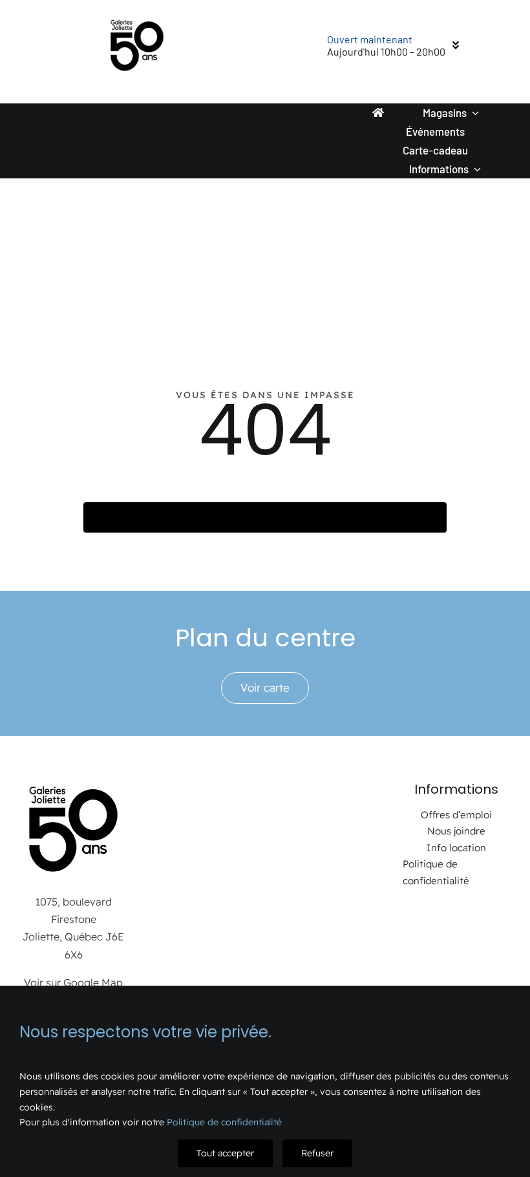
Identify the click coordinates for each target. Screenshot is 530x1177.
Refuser (317, 1153)
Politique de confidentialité (224, 1122)
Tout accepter (225, 1153)
